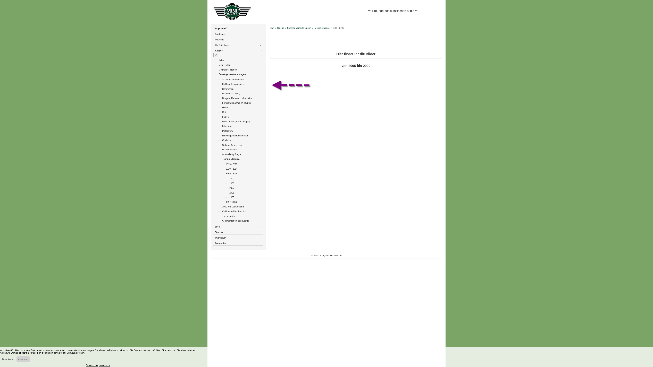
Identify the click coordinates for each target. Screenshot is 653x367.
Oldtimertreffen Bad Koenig (235, 221)
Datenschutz (221, 243)
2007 (231, 188)
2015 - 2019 (231, 164)
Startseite (220, 34)
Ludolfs (225, 117)
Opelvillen (227, 140)
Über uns (219, 39)
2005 (231, 197)
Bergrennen (227, 89)
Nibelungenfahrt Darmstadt (235, 135)
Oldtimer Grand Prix (232, 145)
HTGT (225, 107)
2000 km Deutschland (233, 206)
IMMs (221, 60)
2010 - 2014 (231, 169)
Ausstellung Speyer (231, 154)
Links (217, 226)
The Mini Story (229, 216)
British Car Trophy (231, 93)
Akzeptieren (8, 359)
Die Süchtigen (222, 45)
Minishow (226, 126)
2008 (231, 183)
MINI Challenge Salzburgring (236, 121)
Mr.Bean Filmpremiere (233, 84)
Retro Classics (229, 149)
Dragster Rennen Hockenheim (237, 98)
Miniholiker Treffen (228, 69)
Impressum (220, 238)
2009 (231, 178)
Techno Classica (230, 159)
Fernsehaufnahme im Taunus (236, 103)
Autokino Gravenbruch (233, 79)
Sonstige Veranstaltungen (232, 74)
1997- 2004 (231, 202)
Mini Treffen (224, 65)
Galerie (219, 50)
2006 (231, 192)
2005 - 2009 (231, 173)
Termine (219, 232)
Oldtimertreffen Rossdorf (234, 211)
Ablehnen (23, 359)
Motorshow (227, 131)
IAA (224, 112)
